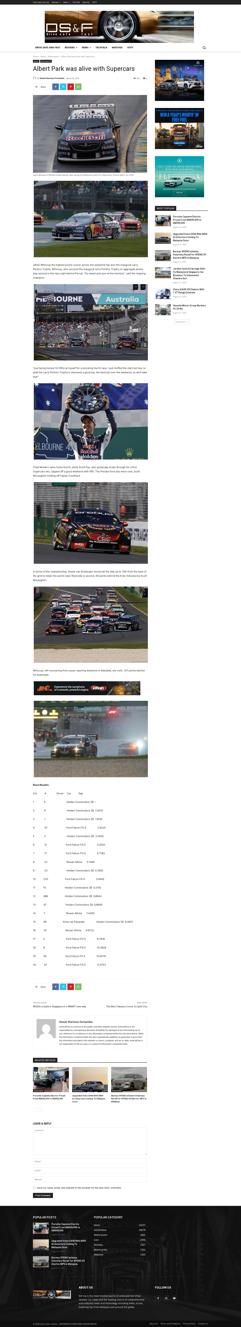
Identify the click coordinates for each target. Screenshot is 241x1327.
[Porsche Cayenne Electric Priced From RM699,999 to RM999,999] (51, 1079)
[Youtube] (174, 1298)
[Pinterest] (70, 86)
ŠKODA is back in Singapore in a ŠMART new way (59, 1006)
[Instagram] (166, 1298)
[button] (204, 47)
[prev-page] (35, 1109)
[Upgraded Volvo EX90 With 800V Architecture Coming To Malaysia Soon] (90, 1079)
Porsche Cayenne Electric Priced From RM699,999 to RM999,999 (187, 219)
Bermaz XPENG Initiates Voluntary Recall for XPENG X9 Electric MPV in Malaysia (128, 1098)
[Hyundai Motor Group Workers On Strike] (163, 309)
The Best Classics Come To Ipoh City (126, 1006)
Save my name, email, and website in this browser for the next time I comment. (79, 1187)
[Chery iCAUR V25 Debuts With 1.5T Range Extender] (163, 293)
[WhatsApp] (78, 86)
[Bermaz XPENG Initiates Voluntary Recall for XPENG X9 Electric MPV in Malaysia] (129, 1079)
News (43, 56)
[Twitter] (63, 86)
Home (36, 56)
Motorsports (53, 56)
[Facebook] (55, 86)
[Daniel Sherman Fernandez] (35, 78)
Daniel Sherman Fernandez (52, 78)
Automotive (38, 1091)
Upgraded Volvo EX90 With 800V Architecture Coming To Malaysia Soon (88, 1098)
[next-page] (40, 1109)
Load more (180, 321)
